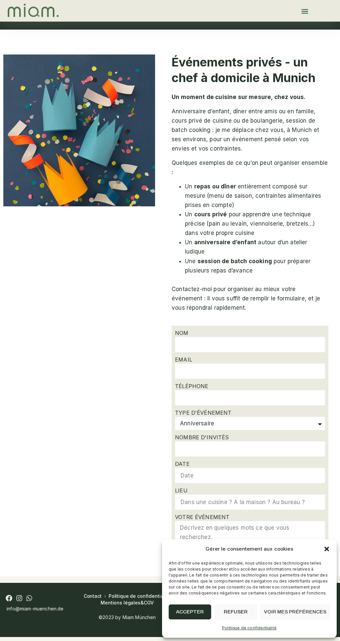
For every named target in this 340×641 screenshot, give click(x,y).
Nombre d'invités (202, 437)
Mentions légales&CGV (127, 602)
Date (182, 464)
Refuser (236, 611)
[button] (326, 549)
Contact (93, 596)
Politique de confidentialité (249, 627)
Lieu (181, 490)
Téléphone (191, 386)
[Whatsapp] (29, 598)
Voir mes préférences (295, 611)
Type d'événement (203, 412)
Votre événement (202, 517)
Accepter (190, 611)
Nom (181, 333)
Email (183, 359)
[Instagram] (19, 598)
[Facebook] (9, 598)
